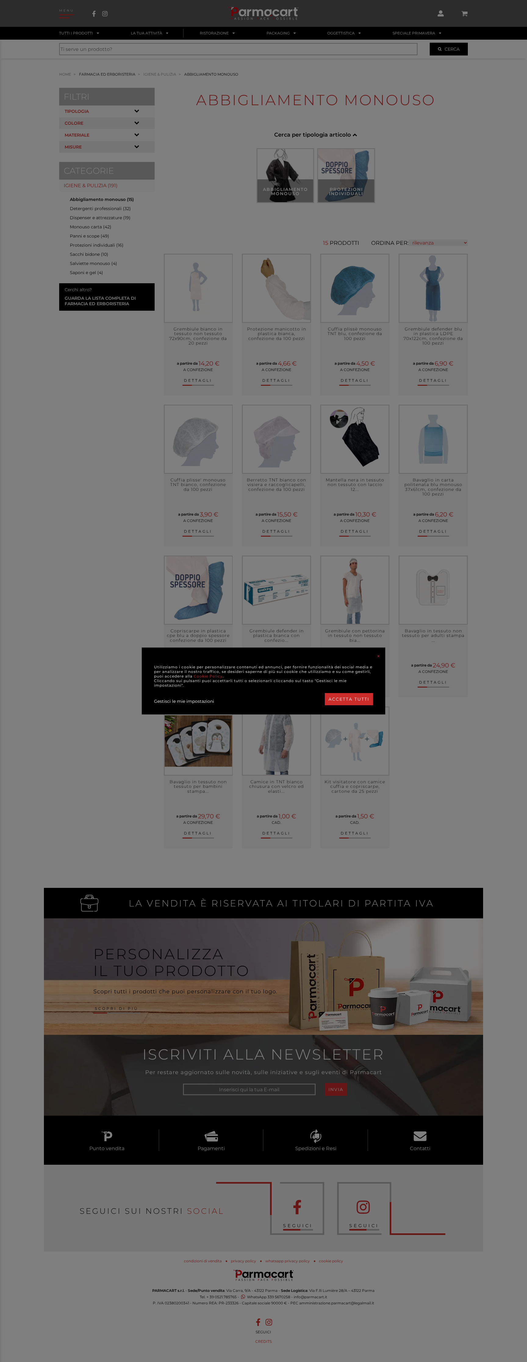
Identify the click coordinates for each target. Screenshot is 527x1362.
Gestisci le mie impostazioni (184, 701)
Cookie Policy (208, 676)
